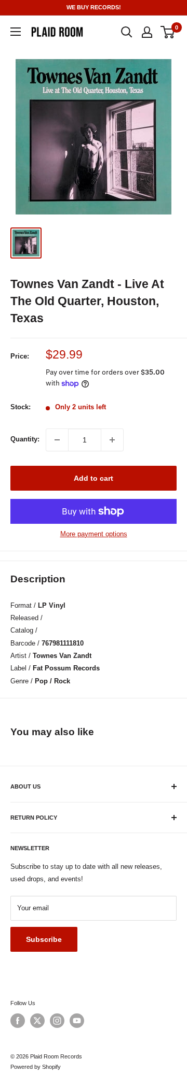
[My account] (147, 32)
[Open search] (126, 32)
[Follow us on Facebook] (17, 1020)
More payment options (93, 534)
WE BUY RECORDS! (93, 7)
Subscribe (44, 939)
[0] (168, 32)
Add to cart (93, 478)
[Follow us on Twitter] (37, 1020)
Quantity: (24, 439)
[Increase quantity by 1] (112, 440)
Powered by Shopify (35, 1067)
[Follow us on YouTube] (77, 1020)
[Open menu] (15, 31)
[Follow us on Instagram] (57, 1020)
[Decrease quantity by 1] (57, 440)
